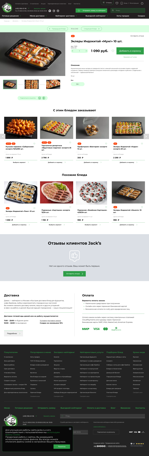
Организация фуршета (88, 357)
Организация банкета (88, 392)
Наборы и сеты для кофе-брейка (118, 365)
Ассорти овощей (60, 384)
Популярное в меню (40, 352)
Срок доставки (9, 368)
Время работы (9, 365)
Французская (138, 368)
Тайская (136, 388)
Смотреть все (35, 396)
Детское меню (111, 380)
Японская (136, 384)
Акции (43, 3)
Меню (7, 408)
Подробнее (12, 333)
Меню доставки (37, 16)
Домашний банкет (113, 372)
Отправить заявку (46, 408)
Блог (69, 3)
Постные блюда (112, 392)
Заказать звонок (39, 8)
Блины (32, 368)
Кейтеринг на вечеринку (89, 380)
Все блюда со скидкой (38, 376)
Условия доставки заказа (50, 321)
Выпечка (33, 372)
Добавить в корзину (130, 51)
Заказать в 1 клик (130, 57)
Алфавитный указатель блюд (14, 388)
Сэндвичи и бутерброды (62, 376)
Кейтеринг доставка (64, 16)
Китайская (137, 380)
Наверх (1, 114)
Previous (2, 136)
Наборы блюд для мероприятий (65, 392)
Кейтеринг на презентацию (90, 376)
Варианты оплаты (10, 376)
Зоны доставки (9, 361)
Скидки (141, 16)
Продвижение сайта (112, 443)
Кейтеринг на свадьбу (88, 384)
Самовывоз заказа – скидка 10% (15, 384)
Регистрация (134, 3)
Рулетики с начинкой (38, 380)
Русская (136, 357)
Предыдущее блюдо (59, 29)
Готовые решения (10, 16)
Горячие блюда (35, 392)
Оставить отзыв (137, 36)
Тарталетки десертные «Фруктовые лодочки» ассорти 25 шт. (56, 148)
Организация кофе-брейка (90, 365)
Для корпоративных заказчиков (15, 392)
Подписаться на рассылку (106, 432)
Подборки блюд (114, 352)
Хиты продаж (123, 16)
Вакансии (125, 408)
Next (146, 136)
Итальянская (137, 365)
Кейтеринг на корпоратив (89, 372)
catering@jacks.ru (99, 426)
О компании (34, 3)
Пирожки (33, 384)
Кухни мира (139, 352)
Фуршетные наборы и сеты (116, 357)
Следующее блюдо (90, 29)
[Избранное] (117, 3)
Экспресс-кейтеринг (64, 352)
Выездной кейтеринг (96, 16)
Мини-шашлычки (60, 380)
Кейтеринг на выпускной (89, 368)
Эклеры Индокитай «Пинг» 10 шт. (20, 211)
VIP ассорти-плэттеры (62, 388)
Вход (125, 3)
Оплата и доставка (21, 3)
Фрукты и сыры (59, 368)
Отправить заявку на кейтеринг (94, 10)
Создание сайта (98, 443)
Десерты (57, 372)
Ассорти (109, 361)
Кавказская (137, 361)
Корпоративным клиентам (57, 3)
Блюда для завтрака (113, 388)
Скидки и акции (10, 380)
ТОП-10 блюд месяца (37, 361)
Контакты (77, 3)
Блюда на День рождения (39, 365)
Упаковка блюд (9, 372)
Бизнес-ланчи (111, 384)
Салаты (32, 388)
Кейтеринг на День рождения (91, 361)
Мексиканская (138, 376)
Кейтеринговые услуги (92, 352)
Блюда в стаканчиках (114, 368)
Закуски (57, 365)
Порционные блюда (113, 376)
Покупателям (11, 352)
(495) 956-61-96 (20, 8)
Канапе (56, 357)
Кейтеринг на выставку (88, 388)
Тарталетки (58, 361)
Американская (138, 372)
